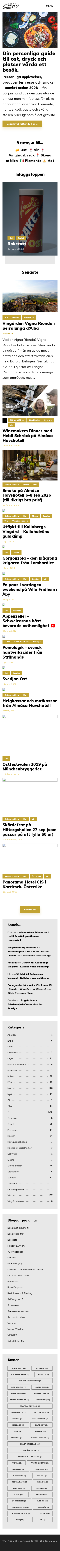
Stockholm (13, 1171)
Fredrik (12, 962)
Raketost (17, 243)
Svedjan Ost (14, 678)
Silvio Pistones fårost (21, 993)
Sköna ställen (15, 1165)
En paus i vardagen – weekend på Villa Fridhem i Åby (29, 589)
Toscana (44, 1513)
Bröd (10, 1040)
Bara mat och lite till (19, 1227)
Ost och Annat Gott (18, 1275)
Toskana (12, 1183)
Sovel (18, 1494)
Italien (11, 1076)
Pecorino (18, 1469)
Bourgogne (18, 1387)
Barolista (12, 1239)
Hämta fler (30, 909)
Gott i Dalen (40, 1419)
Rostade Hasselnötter (20, 1147)
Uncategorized (16, 1189)
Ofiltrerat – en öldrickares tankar (25, 1269)
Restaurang (20, 1482)
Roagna (42, 1482)
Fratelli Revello (30, 1406)
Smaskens (13, 1305)
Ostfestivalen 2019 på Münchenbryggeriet (24, 767)
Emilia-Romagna (17, 1064)
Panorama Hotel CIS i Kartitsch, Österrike (24, 884)
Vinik (19, 1520)
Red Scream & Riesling (20, 1293)
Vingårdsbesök (21, 155)
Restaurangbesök (17, 1141)
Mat (51, 161)
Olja (10, 1106)
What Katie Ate (16, 1341)
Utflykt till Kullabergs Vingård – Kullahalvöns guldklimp (25, 531)
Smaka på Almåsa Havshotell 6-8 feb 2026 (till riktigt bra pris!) (26, 495)
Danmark (13, 1052)
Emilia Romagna (19, 1400)
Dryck (11, 1058)
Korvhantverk (40, 1438)
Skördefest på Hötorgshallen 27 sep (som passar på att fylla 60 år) (29, 829)
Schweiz (12, 1153)
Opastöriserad (30, 1444)
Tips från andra (20, 1513)
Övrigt (21, 238)
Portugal (19, 1476)
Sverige (12, 1177)
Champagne (18, 1393)
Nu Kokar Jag (15, 1263)
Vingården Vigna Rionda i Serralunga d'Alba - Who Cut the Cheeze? (28, 951)
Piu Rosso (13, 1281)
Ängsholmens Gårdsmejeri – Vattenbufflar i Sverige (26, 1004)
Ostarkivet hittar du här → (22, 124)
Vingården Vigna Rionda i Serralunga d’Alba (28, 326)
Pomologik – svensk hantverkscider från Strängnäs (22, 652)
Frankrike (13, 1070)
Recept (11, 1135)
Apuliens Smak (20, 1374)
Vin (37, 150)
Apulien (12, 1034)
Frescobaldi (18, 1412)
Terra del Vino (19, 1507)
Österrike (12, 1118)
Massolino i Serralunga (37, 955)
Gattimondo (42, 1412)
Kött (10, 1082)
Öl (9, 1100)
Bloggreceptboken (30, 1381)
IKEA (17, 1431)
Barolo (43, 1374)
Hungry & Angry (16, 1245)
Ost (23, 150)
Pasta (17, 1463)
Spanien (41, 1494)
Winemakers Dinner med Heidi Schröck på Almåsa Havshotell (28, 936)
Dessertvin (41, 1393)
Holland (18, 1425)
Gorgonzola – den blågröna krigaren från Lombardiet (29, 560)
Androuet (19, 1368)
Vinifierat (12, 1323)
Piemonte (33, 161)
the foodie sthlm (17, 1317)
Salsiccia (18, 1488)
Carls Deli (42, 1387)
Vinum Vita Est (16, 1329)
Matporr (12, 1257)
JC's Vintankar (15, 1251)
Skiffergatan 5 (15, 1299)
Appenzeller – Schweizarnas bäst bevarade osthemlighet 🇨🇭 (29, 621)
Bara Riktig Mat (16, 1233)
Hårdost (41, 1425)
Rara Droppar (15, 1287)
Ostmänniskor (30, 1450)
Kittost (16, 1438)
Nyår (10, 1094)
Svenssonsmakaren (18, 1311)
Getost (17, 1419)
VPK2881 (12, 1335)
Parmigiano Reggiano (30, 1457)
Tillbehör (43, 1507)
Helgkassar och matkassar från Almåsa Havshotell (29, 703)
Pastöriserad (40, 1463)
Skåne (11, 1159)
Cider (10, 1046)
